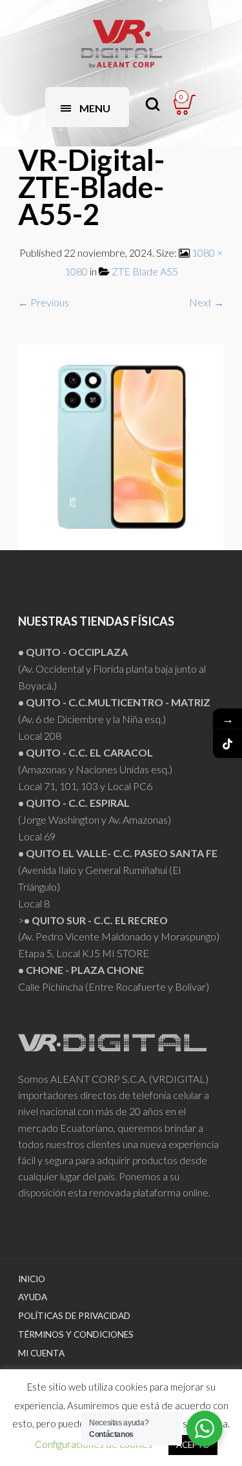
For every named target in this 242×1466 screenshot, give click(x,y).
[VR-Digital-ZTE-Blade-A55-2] (121, 446)
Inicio (31, 1279)
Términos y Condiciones (76, 1334)
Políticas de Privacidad (74, 1316)
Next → (206, 302)
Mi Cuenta (41, 1353)
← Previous (43, 302)
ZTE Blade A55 (145, 271)
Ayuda (32, 1297)
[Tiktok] (227, 743)
